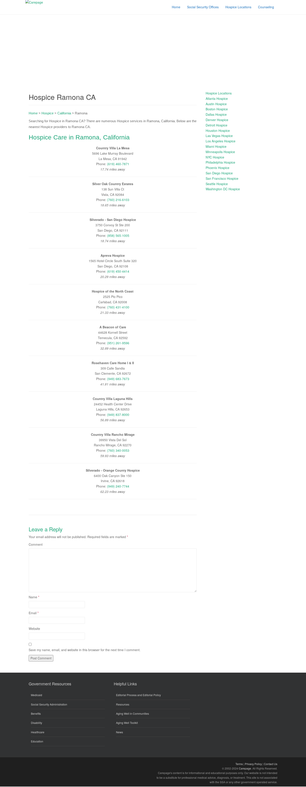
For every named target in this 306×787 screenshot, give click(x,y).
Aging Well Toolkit (127, 723)
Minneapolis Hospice (220, 152)
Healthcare (37, 732)
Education (37, 741)
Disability (36, 723)
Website (34, 628)
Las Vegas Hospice (219, 135)
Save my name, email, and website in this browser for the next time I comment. (84, 650)
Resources (122, 704)
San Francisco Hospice (222, 178)
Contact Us (270, 764)
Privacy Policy (253, 764)
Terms (239, 764)
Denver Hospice (217, 120)
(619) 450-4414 (118, 271)
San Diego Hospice (219, 173)
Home (33, 113)
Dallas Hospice (216, 114)
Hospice (47, 113)
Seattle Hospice (217, 184)
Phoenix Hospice (217, 167)
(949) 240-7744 (118, 486)
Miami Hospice (216, 146)
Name (34, 597)
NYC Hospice (215, 157)
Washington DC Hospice (223, 189)
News (119, 732)
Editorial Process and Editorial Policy (138, 695)
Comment (36, 544)
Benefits (36, 713)
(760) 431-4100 (118, 307)
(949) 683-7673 (118, 378)
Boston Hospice (217, 109)
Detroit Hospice (216, 125)
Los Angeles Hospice (220, 141)
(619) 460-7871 (118, 164)
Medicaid (36, 695)
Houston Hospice (218, 130)
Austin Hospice (216, 104)
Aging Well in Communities (132, 713)
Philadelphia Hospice (220, 162)
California (64, 113)
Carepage (245, 768)
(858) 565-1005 (118, 235)
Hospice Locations (219, 93)
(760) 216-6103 (118, 199)
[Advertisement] (153, 48)
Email (34, 613)
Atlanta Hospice (217, 98)
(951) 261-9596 (118, 343)
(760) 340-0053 (118, 450)
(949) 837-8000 (118, 414)
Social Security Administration (49, 704)
